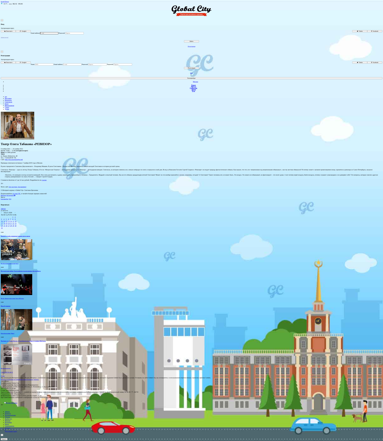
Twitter (360, 31)
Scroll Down (5, 1)
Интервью (8, 422)
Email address (35, 33)
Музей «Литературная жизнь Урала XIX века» (12, 298)
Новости (8, 413)
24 (2, 226)
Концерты (8, 100)
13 (9, 221)
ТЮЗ (10, 199)
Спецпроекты (9, 426)
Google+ (24, 31)
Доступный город (11, 430)
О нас (3, 376)
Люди (193, 90)
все (6, 96)
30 (15, 226)
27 (9, 226)
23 (15, 223)
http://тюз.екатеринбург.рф (14, 159)
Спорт (7, 107)
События (193, 88)
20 (9, 223)
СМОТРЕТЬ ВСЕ (7, 372)
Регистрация (191, 46)
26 (6, 226)
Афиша (3, 209)
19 (6, 223)
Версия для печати (7, 195)
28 (11, 226)
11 (4, 221)
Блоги (7, 424)
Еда (193, 91)
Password (62, 33)
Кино (6, 104)
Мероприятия (9, 105)
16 (15, 221)
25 (4, 226)
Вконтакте (9, 31)
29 (13, 226)
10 (2, 221)
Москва (195, 82)
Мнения (7, 420)
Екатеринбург (191, 78)
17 (2, 223)
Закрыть (4, 439)
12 (6, 221)
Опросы (7, 428)
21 (11, 223)
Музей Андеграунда (6, 368)
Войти (191, 41)
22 (13, 223)
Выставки (8, 98)
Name (33, 64)
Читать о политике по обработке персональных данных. (20, 379)
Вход (191, 73)
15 (13, 221)
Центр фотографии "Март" (8, 333)
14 (11, 221)
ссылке (44, 180)
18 (4, 223)
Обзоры (7, 417)
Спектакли (8, 102)
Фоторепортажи (10, 415)
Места (193, 87)
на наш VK (16, 193)
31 (2, 228)
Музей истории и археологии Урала (10, 263)
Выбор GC (8, 419)
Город (193, 85)
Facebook (375, 31)
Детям (7, 109)
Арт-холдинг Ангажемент (17, 187)
